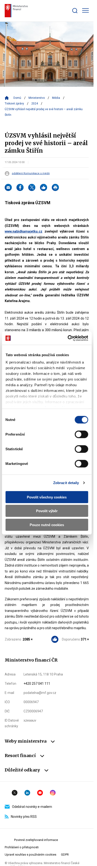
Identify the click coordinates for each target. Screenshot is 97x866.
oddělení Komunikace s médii (31, 173)
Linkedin (27, 793)
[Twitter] (31, 187)
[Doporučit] (43, 187)
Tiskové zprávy (14, 103)
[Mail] (8, 187)
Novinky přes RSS (24, 816)
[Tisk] (55, 187)
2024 (34, 103)
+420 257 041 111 (37, 683)
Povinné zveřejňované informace (36, 840)
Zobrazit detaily (66, 483)
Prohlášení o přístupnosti (22, 847)
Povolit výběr (47, 511)
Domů (17, 98)
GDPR (65, 854)
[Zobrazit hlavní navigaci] (85, 10)
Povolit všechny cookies (47, 497)
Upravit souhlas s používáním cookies (30, 854)
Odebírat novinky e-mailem (32, 807)
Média (56, 98)
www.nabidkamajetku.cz (23, 231)
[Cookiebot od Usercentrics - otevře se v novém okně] (67, 338)
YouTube (40, 793)
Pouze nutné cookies (47, 525)
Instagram (53, 793)
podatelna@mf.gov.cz (40, 693)
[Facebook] (20, 187)
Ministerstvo (36, 98)
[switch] (81, 434)
